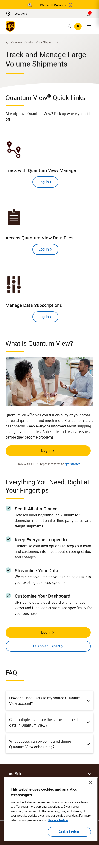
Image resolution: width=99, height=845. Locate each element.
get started (73, 464)
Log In (46, 450)
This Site (14, 773)
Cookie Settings (69, 832)
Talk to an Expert (46, 646)
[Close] (90, 782)
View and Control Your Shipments (34, 42)
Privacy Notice (58, 820)
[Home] (11, 26)
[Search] (69, 26)
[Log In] (78, 26)
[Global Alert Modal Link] (70, 5)
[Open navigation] (88, 26)
